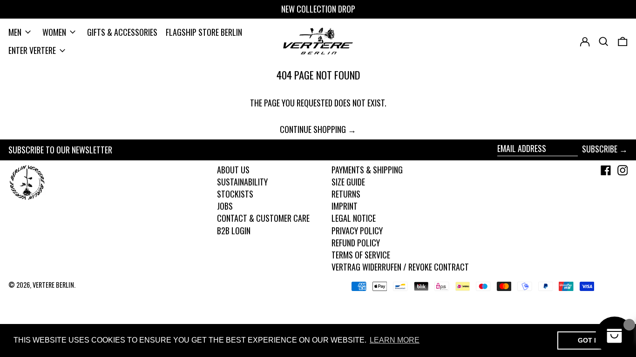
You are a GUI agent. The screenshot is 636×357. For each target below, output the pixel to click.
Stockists (235, 194)
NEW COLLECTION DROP (318, 9)
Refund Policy (356, 243)
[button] (622, 41)
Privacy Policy (357, 231)
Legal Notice (354, 218)
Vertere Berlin (53, 285)
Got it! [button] (590, 340)
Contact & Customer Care (263, 218)
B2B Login (233, 231)
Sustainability (242, 182)
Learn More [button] (394, 340)
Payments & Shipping (367, 170)
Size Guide (348, 182)
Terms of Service (361, 255)
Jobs (225, 206)
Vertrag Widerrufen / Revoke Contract (400, 267)
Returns (346, 194)
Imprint (345, 206)
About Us (233, 170)
